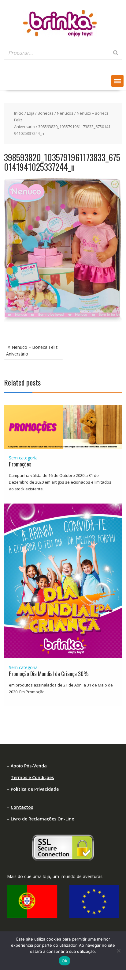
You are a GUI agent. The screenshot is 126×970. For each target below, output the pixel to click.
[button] (117, 81)
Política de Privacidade (35, 789)
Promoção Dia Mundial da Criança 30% (49, 674)
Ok (64, 960)
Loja (30, 113)
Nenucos (65, 113)
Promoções (20, 464)
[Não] (118, 951)
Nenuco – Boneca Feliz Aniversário (31, 350)
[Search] (115, 52)
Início (19, 113)
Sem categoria (23, 458)
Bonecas (46, 113)
